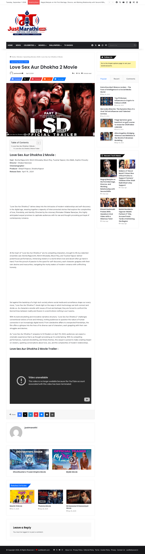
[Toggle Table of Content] (37, 143)
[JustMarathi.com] (27, 23)
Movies (42, 45)
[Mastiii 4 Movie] (22, 497)
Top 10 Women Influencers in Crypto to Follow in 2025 (124, 100)
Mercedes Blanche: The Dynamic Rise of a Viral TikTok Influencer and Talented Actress (117, 111)
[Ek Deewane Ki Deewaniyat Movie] (78, 497)
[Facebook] (19, 414)
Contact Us (121, 550)
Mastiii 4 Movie (16, 506)
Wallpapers (54, 45)
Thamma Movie (44, 506)
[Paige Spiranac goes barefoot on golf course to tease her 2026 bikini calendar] (106, 123)
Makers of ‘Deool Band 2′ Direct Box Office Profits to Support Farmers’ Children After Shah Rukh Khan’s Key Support (127, 178)
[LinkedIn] (30, 414)
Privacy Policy (78, 550)
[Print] (52, 414)
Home (10, 45)
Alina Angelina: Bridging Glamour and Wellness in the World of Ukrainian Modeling (125, 136)
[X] (25, 414)
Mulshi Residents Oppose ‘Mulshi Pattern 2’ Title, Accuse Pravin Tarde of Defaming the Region (127, 215)
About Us (68, 550)
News (18, 45)
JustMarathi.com (44, 550)
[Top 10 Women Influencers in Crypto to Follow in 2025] (106, 101)
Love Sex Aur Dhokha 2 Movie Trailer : (27, 148)
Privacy (113, 550)
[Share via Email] (47, 414)
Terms (97, 550)
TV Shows (68, 45)
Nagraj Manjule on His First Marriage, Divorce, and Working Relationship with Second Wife (72, 2)
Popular (103, 79)
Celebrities (29, 45)
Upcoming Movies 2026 (31, 57)
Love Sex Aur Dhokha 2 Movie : (23, 146)
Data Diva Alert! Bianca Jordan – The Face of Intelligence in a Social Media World (115, 89)
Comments (130, 79)
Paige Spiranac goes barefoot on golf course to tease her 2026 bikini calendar (125, 123)
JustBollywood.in (132, 550)
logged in (26, 532)
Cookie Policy (105, 550)
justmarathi (17, 73)
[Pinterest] (36, 414)
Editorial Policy (89, 550)
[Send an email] (22, 73)
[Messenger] (41, 414)
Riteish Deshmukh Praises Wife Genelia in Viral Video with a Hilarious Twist (107, 214)
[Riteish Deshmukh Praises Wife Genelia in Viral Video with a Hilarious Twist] (108, 202)
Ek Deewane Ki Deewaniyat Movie (77, 507)
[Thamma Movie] (50, 497)
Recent (116, 79)
